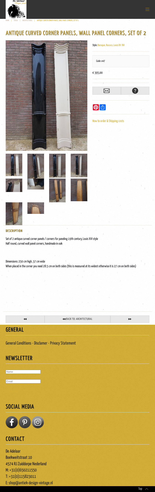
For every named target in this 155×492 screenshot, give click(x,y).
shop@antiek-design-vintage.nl (31, 483)
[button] (147, 9)
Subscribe (13, 392)
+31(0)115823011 (22, 476)
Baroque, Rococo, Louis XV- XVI (111, 45)
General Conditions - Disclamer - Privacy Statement (41, 343)
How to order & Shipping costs (108, 121)
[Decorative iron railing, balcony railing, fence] (129, 319)
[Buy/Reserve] (106, 91)
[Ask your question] (135, 91)
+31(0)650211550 (23, 470)
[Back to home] (16, 9)
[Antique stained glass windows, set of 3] (25, 319)
